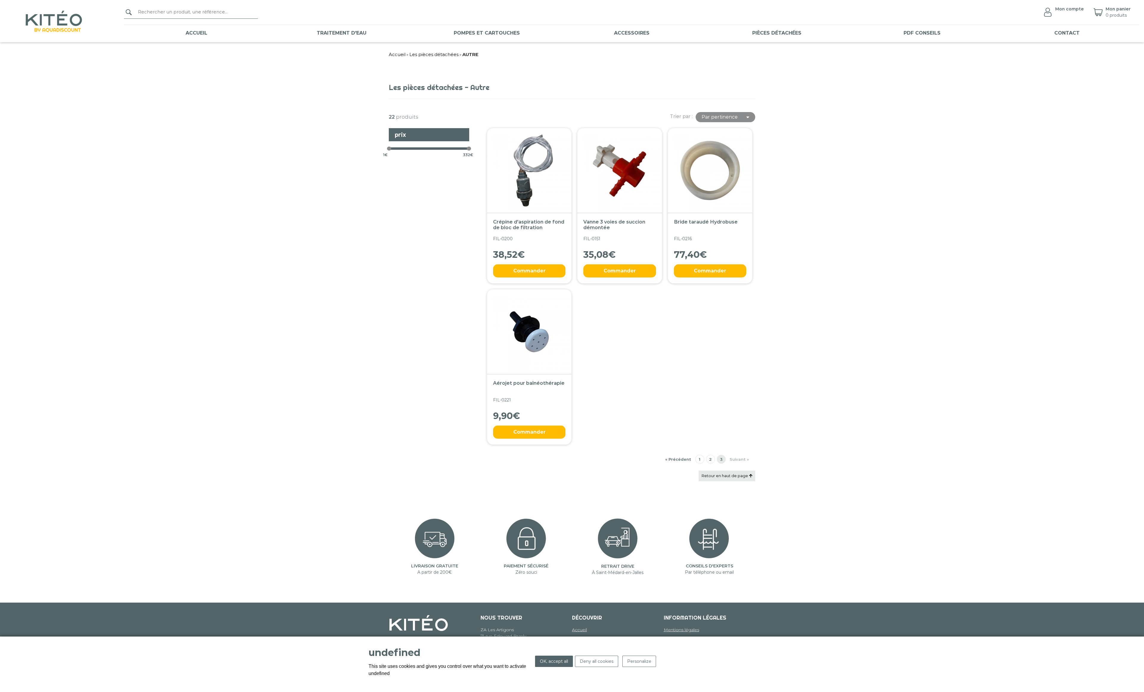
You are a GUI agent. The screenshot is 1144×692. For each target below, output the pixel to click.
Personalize (639, 661)
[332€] (469, 148)
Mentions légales (681, 629)
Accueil (196, 33)
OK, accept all (554, 661)
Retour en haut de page (725, 475)
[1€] (389, 148)
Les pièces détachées (433, 54)
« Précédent (678, 459)
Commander (529, 271)
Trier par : (681, 116)
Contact (1067, 33)
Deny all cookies (596, 661)
